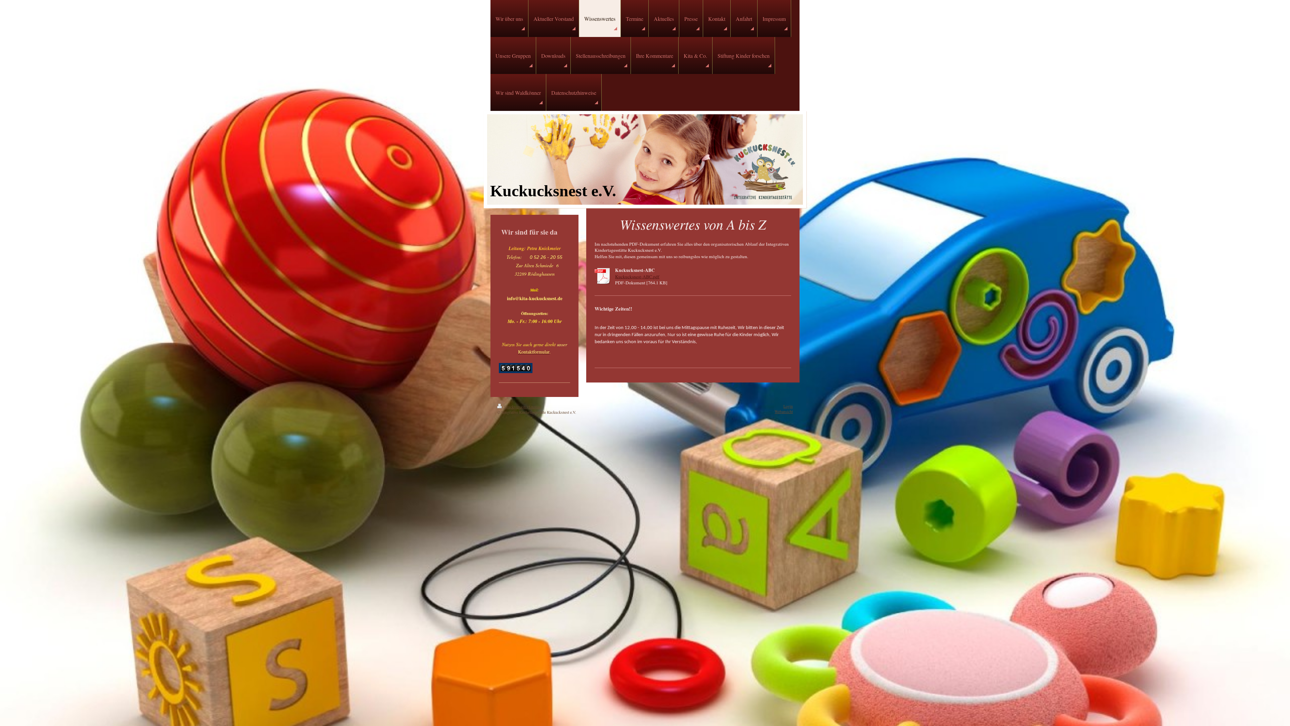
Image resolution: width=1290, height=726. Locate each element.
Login (788, 406)
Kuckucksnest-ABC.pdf (637, 277)
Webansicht (784, 411)
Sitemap (534, 406)
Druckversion (515, 406)
